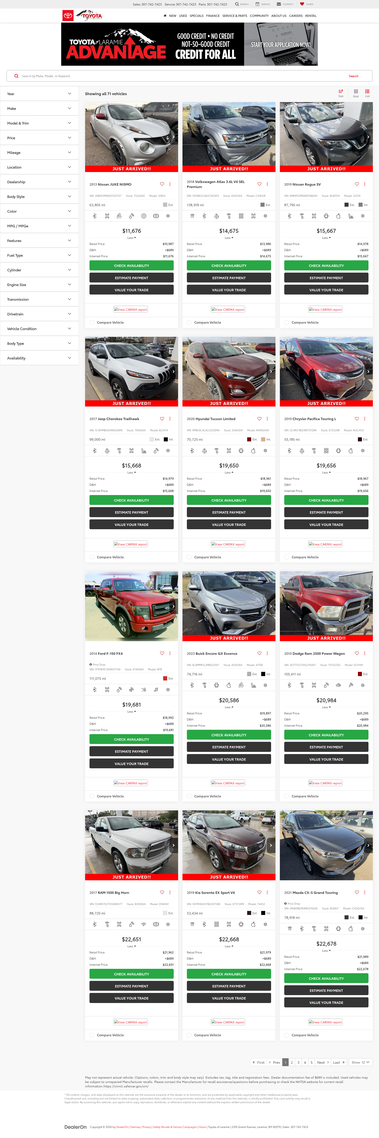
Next (322, 1062)
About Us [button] (278, 15)
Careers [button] (296, 15)
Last (338, 1062)
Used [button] (183, 15)
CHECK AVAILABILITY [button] (131, 265)
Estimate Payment (131, 277)
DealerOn (122, 1127)
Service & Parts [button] (234, 15)
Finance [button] (213, 15)
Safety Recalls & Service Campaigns (175, 1127)
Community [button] (259, 15)
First (260, 1062)
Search (353, 76)
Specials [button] (197, 15)
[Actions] (170, 184)
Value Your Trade (131, 289)
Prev (275, 1062)
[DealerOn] (75, 1126)
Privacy (146, 1127)
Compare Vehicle (110, 322)
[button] (173, 137)
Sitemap (135, 1127)
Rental (310, 15)
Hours (202, 1127)
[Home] (165, 16)
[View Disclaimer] (168, 215)
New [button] (172, 15)
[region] (131, 249)
